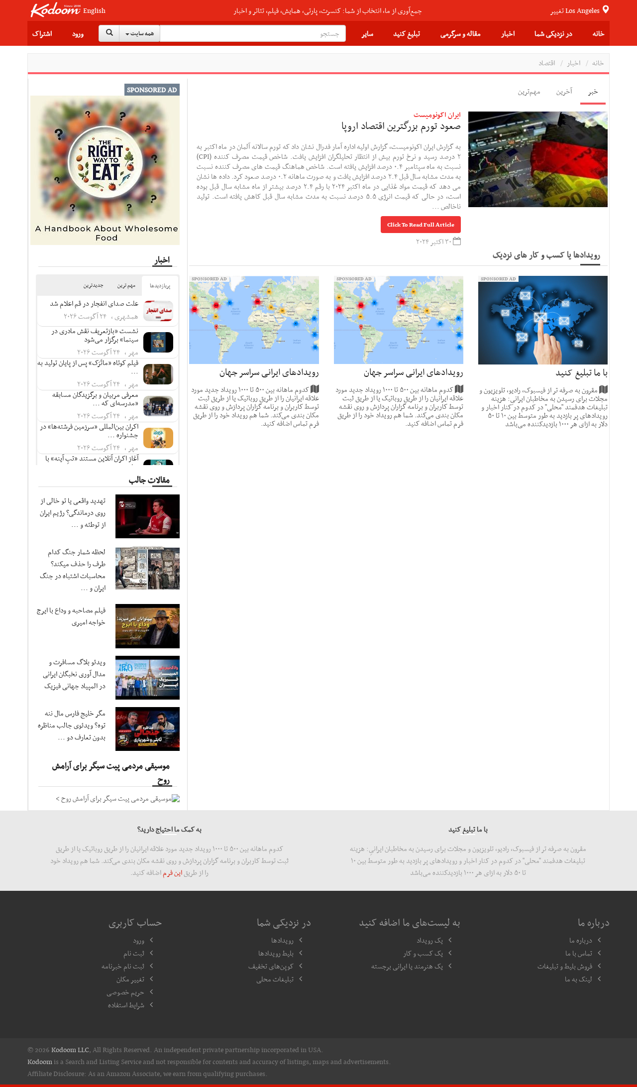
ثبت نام (133, 953)
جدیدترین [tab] (94, 285)
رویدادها (282, 940)
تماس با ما (578, 953)
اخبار (508, 33)
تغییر (575, 10)
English (94, 10)
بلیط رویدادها (276, 953)
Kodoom (39, 1062)
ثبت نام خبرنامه (123, 966)
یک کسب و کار (423, 953)
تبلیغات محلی (275, 979)
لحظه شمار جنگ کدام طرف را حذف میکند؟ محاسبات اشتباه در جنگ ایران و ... (73, 570)
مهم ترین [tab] (126, 285)
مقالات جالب (149, 479)
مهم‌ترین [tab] (529, 91)
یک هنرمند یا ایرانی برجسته (407, 966)
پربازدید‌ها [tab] (160, 285)
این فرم (172, 872)
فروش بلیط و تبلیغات (564, 966)
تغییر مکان (130, 979)
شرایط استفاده (126, 1005)
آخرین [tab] (564, 91)
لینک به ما (578, 979)
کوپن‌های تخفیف (271, 966)
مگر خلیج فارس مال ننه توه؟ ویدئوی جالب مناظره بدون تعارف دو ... (72, 725)
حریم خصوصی (125, 992)
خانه (599, 33)
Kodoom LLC (70, 1050)
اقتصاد (546, 63)
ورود (78, 33)
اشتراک (42, 33)
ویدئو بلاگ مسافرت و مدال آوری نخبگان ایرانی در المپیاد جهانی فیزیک (74, 674)
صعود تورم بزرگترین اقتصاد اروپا (401, 125)
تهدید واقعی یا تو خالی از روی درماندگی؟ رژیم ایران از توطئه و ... (73, 512)
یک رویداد (430, 940)
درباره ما (580, 940)
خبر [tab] (593, 91)
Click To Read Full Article (420, 225)
